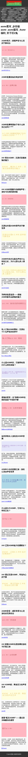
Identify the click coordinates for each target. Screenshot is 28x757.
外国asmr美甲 (5, 252)
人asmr (4, 16)
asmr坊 (3, 390)
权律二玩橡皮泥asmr (20, 17)
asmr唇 (20, 21)
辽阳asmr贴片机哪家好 (8, 568)
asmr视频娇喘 (5, 219)
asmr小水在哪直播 (6, 501)
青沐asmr (4, 182)
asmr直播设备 (5, 118)
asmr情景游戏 (21, 14)
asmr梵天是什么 (6, 70)
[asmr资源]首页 (7, 8)
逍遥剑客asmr (20, 19)
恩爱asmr (4, 9)
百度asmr (4, 604)
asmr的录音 (5, 637)
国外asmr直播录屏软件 (8, 19)
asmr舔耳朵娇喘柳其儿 (8, 322)
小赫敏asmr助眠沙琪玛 (14, 13)
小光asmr (11, 9)
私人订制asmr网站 (6, 355)
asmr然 (3, 711)
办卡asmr (4, 538)
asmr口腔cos (12, 14)
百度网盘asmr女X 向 (13, 11)
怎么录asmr (5, 462)
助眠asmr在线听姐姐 (7, 429)
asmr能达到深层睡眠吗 (19, 8)
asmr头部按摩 (5, 677)
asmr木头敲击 (5, 287)
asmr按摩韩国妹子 (6, 151)
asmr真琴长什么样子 (13, 16)
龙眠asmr (9, 17)
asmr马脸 (18, 9)
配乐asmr (4, 748)
